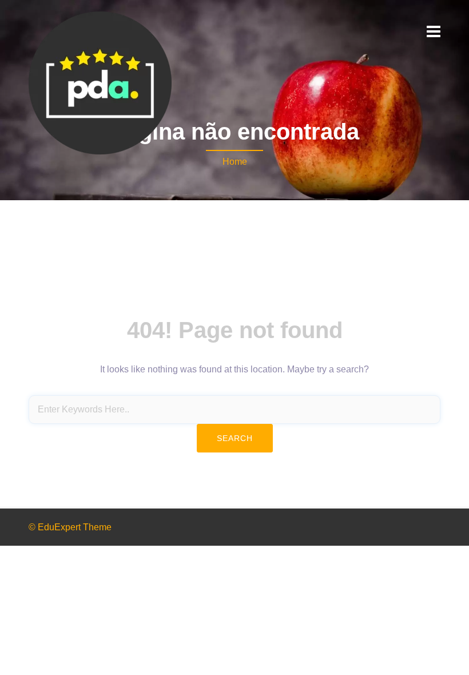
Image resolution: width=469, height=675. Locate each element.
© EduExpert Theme (70, 527)
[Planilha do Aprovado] (100, 82)
